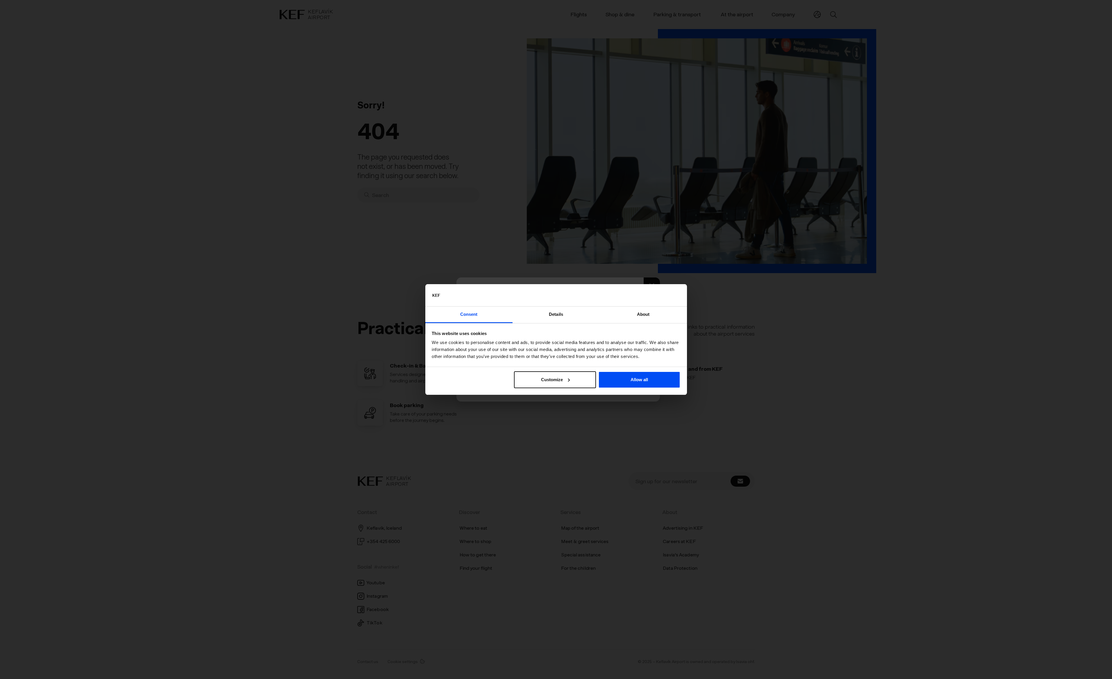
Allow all (639, 379)
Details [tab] (556, 314)
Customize (552, 379)
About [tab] (643, 314)
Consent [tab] (469, 314)
